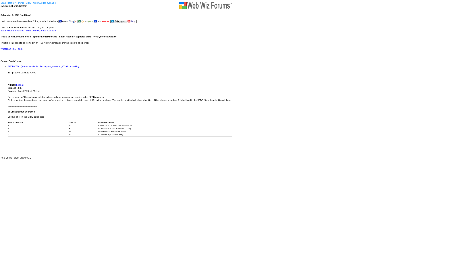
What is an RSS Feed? (12, 49)
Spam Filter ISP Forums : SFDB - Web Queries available (28, 3)
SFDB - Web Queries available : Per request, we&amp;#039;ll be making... (44, 66)
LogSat (19, 85)
